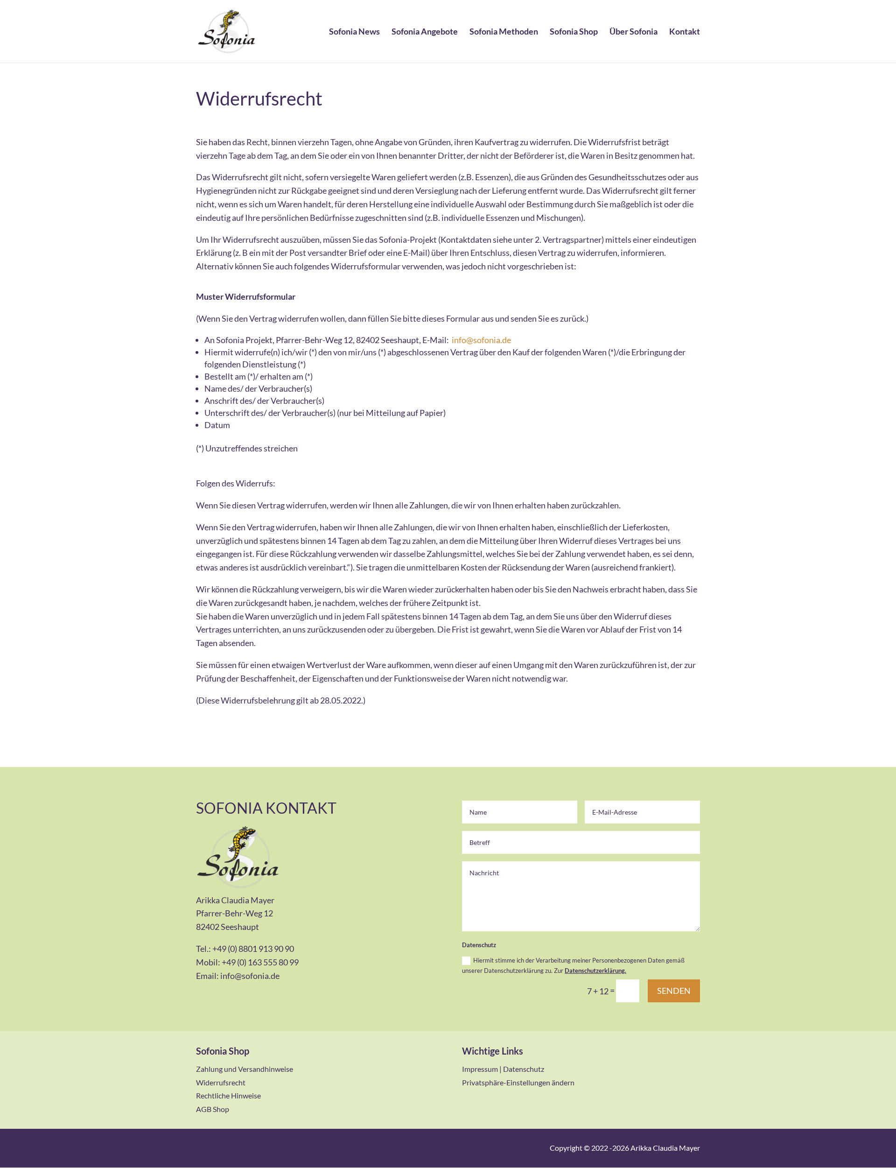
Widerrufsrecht (220, 1082)
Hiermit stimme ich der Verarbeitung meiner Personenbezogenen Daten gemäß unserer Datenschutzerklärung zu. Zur (573, 965)
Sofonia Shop (574, 32)
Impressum (480, 1068)
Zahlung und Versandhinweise (244, 1068)
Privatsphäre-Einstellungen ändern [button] (518, 1082)
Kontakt (684, 32)
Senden (674, 990)
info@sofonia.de (481, 340)
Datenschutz (523, 1068)
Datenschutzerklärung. (595, 970)
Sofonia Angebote (425, 32)
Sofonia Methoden (503, 32)
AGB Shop (212, 1109)
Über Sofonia (633, 32)
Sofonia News (354, 32)
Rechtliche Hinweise (228, 1095)
